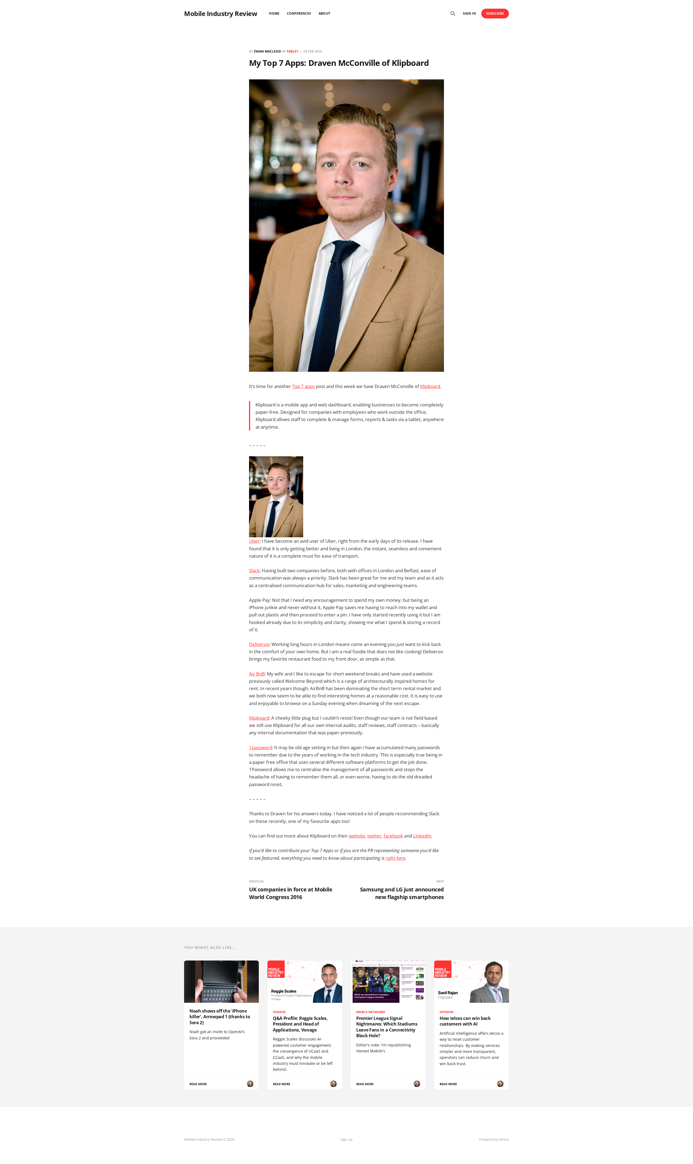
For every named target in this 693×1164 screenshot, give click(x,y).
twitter (374, 836)
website (357, 836)
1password (260, 747)
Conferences (299, 13)
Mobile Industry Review (220, 13)
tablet (292, 51)
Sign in (469, 13)
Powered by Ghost (494, 1139)
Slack (254, 570)
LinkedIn (422, 836)
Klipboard (430, 386)
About (324, 13)
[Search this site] (453, 13)
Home (274, 13)
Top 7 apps (303, 386)
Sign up (346, 1139)
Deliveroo (259, 644)
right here (395, 858)
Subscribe (495, 13)
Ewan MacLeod (267, 51)
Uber (254, 541)
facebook (393, 836)
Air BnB (257, 674)
